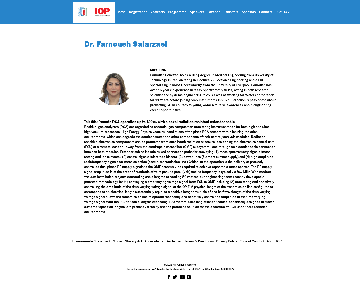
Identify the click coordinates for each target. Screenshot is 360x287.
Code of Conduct (252, 241)
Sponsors (249, 12)
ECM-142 (283, 12)
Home (121, 12)
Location (214, 12)
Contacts (265, 12)
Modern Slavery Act (127, 241)
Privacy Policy (226, 241)
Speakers (197, 12)
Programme (177, 12)
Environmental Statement (91, 241)
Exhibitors (231, 12)
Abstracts (158, 12)
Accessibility (154, 241)
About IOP (274, 241)
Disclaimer (174, 241)
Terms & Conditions (199, 241)
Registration (138, 12)
